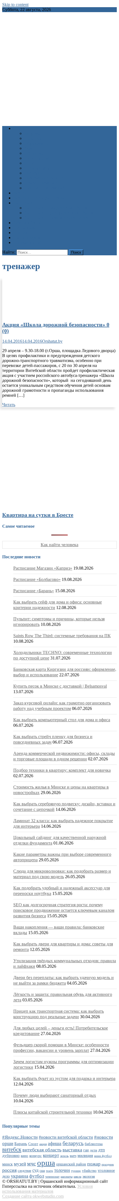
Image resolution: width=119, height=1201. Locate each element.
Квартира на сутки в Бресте (37, 515)
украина (19, 1176)
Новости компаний (42, 183)
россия (9, 1170)
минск (7, 1164)
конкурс (35, 1156)
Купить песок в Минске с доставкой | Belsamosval (60, 686)
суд (35, 1170)
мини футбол (103, 1155)
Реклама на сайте (29, 242)
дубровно (11, 1155)
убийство (89, 1171)
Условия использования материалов (47, 1189)
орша (46, 1162)
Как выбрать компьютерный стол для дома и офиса (61, 719)
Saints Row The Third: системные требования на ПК (62, 635)
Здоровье (33, 133)
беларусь (73, 1143)
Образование (36, 143)
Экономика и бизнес (43, 178)
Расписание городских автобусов (55, 207)
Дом (28, 148)
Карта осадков (26, 237)
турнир (76, 1170)
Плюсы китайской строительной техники (52, 1112)
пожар (93, 1164)
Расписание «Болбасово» (37, 579)
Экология (33, 173)
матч (73, 1156)
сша (42, 1171)
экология (88, 1176)
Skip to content (15, 4)
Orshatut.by (52, 341)
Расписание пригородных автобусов (58, 212)
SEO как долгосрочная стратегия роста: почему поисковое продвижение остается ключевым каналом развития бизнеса (63, 910)
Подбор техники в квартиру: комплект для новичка (62, 770)
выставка (72, 1149)
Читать (8, 404)
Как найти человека (59, 544)
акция (43, 1144)
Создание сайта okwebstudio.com (33, 1196)
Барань (20, 1143)
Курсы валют (25, 227)
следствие (24, 1171)
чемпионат (52, 1176)
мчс (31, 1163)
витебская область (41, 1149)
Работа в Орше (27, 222)
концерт (51, 1155)
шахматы (67, 1176)
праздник (108, 1164)
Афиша (20, 193)
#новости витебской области (66, 1137)
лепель (64, 1155)
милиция (85, 1155)
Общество (33, 153)
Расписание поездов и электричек (56, 217)
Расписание (24, 202)
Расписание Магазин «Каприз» (42, 568)
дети (93, 1150)
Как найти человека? (44, 188)
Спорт (30, 163)
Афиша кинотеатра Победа (38, 197)
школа (77, 1176)
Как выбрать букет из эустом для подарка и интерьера (64, 1078)
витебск (11, 1149)
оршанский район (71, 1164)
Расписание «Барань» (33, 590)
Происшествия (38, 158)
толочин (62, 1170)
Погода (20, 232)
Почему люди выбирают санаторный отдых (54, 1095)
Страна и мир (37, 168)
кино (24, 1156)
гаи (86, 1150)
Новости (21, 128)
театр (49, 1170)
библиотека (94, 1144)
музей (20, 1164)
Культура (32, 138)
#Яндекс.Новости (20, 1137)
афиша (54, 1143)
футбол (36, 1176)
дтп (101, 1149)
